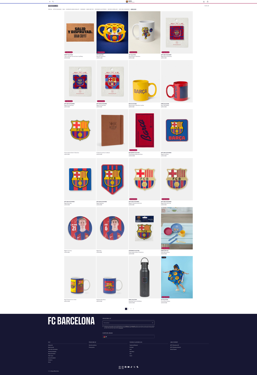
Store (120, 368)
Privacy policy (92, 347)
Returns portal (51, 347)
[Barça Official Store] (130, 1)
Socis (131, 349)
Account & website (52, 357)
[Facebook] (125, 367)
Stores (49, 362)
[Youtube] (128, 367)
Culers (131, 355)
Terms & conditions (93, 345)
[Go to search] (53, 1)
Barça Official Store (55, 371)
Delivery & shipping (52, 351)
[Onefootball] (137, 367)
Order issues (50, 355)
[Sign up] (152, 322)
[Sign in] (204, 1)
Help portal (50, 345)
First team (132, 347)
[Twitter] (134, 367)
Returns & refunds (51, 353)
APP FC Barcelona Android (175, 347)
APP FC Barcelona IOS (174, 345)
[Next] (133, 309)
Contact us (50, 360)
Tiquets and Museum (134, 345)
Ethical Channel (173, 349)
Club (130, 353)
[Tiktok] (131, 367)
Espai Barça (132, 351)
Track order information (53, 349)
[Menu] (49, 1)
